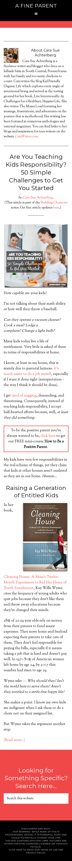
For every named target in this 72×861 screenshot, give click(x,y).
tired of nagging (24, 395)
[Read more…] (14, 740)
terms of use (49, 849)
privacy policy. (36, 852)
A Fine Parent (36, 6)
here (56, 207)
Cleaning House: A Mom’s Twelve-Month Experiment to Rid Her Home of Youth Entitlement (35, 582)
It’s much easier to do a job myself (31, 371)
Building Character (54, 202)
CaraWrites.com (26, 136)
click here (48, 436)
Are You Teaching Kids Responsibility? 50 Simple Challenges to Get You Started (36, 172)
